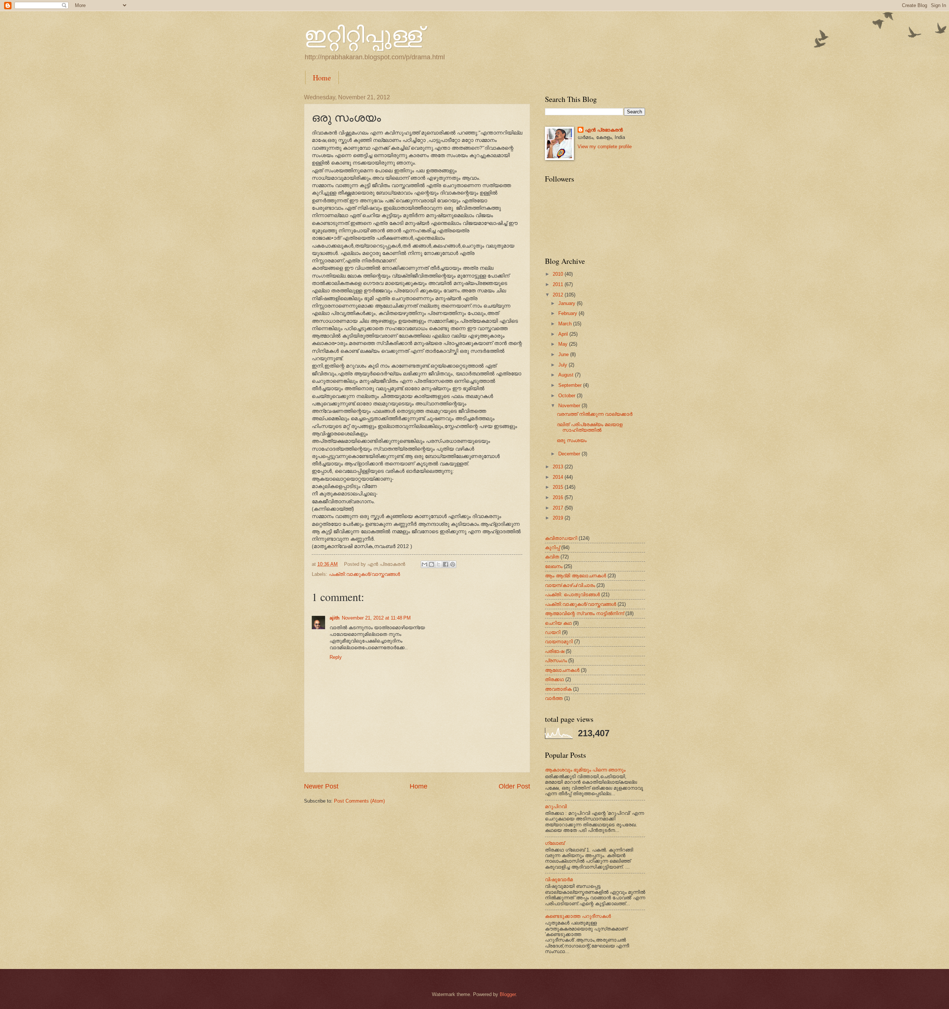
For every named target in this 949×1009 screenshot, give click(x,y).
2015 (559, 487)
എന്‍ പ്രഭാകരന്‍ (604, 130)
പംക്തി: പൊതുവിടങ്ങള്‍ (572, 594)
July (563, 365)
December (570, 454)
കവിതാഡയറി (561, 538)
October (567, 395)
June (564, 354)
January (567, 303)
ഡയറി (553, 632)
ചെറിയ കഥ (558, 623)
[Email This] (424, 564)
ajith (335, 618)
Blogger (508, 994)
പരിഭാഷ (554, 651)
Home (322, 78)
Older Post (514, 786)
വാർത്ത (554, 698)
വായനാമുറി (559, 641)
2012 (559, 295)
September (570, 385)
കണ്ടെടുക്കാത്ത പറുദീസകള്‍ (578, 916)
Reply (336, 657)
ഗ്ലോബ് (555, 843)
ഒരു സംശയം (571, 440)
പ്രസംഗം (556, 660)
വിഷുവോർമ (559, 879)
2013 (559, 466)
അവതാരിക (558, 689)
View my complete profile (605, 146)
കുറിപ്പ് (552, 547)
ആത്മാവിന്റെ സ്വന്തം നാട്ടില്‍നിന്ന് (584, 613)
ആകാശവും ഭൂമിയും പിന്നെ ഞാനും (585, 770)
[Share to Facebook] (445, 564)
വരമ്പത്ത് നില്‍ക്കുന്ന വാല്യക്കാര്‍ (594, 414)
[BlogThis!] (431, 564)
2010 (559, 274)
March (565, 323)
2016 (559, 497)
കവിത (552, 557)
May (563, 344)
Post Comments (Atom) (359, 801)
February (568, 313)
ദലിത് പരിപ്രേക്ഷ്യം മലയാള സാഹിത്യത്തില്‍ (589, 427)
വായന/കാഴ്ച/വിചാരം (570, 585)
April (563, 334)
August (566, 375)
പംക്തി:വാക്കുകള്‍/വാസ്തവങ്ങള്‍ (364, 574)
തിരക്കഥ (554, 679)
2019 (559, 518)
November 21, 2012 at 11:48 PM (376, 618)
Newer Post (321, 786)
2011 (559, 284)
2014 (559, 477)
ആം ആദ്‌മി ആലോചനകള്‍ (575, 575)
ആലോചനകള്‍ (562, 670)
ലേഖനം (553, 566)
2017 (559, 508)
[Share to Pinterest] (452, 564)
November (570, 405)
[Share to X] (438, 564)
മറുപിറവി (556, 806)
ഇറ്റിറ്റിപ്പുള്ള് (363, 34)
